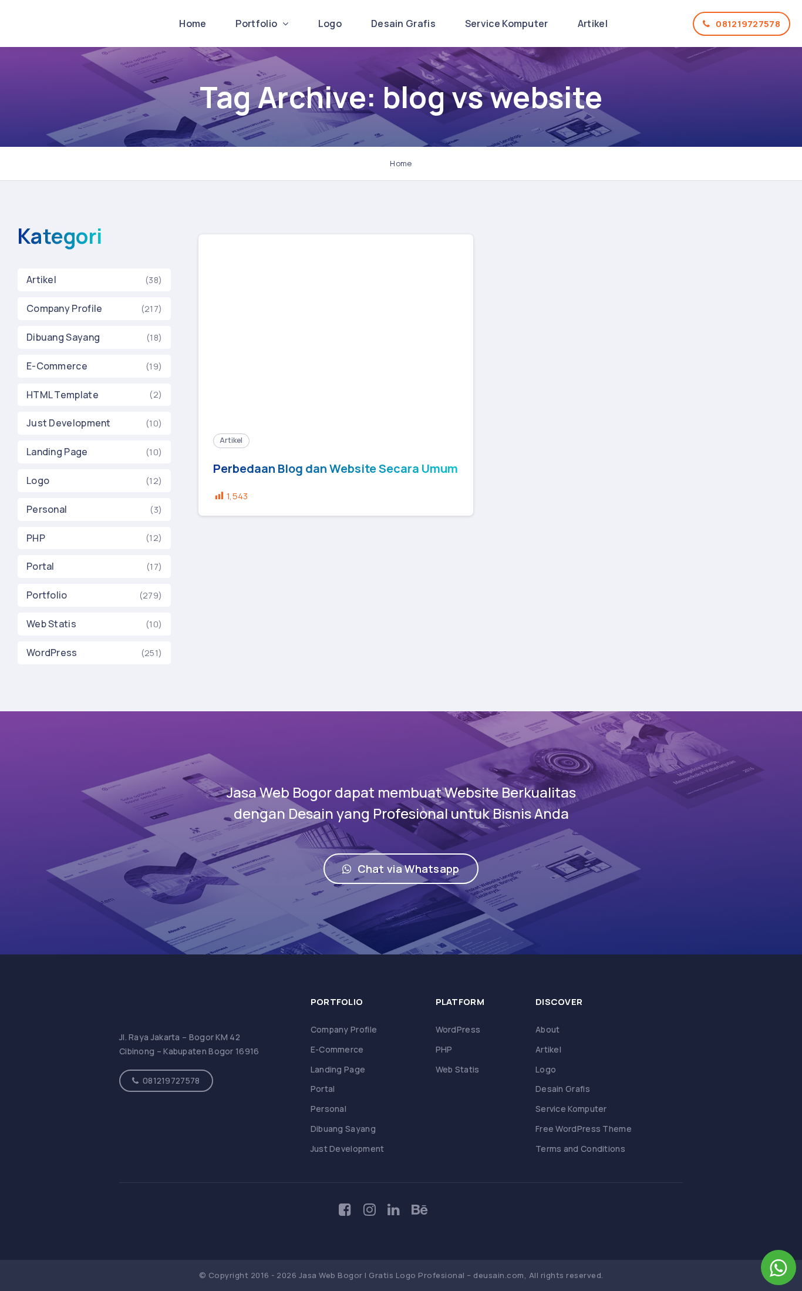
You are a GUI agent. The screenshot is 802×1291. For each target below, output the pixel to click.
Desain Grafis (403, 23)
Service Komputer (506, 23)
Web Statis (51, 623)
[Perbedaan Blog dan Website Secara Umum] (336, 326)
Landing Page (57, 451)
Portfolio (257, 23)
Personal (46, 509)
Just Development (68, 422)
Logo (330, 23)
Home (192, 23)
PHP (35, 538)
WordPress (51, 652)
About (547, 1029)
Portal (40, 566)
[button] (401, 868)
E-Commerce (56, 365)
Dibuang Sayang (63, 337)
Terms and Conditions (580, 1148)
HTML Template (62, 394)
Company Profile (64, 308)
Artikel (593, 23)
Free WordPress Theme (583, 1128)
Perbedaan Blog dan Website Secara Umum (335, 468)
